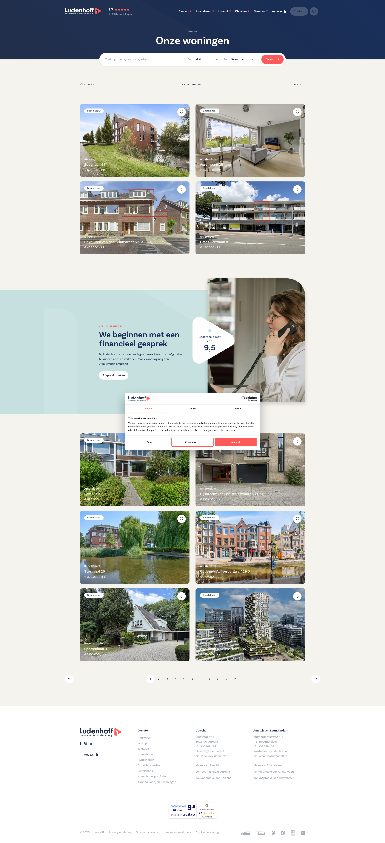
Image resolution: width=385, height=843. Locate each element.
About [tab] (237, 408)
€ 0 (198, 59)
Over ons (259, 11)
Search (270, 59)
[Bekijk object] (134, 140)
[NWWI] (245, 833)
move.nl (277, 11)
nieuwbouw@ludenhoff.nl (212, 756)
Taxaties (143, 749)
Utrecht (223, 11)
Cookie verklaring (207, 832)
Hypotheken (146, 760)
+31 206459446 (263, 746)
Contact (299, 11)
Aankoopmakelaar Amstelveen (273, 778)
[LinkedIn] (91, 744)
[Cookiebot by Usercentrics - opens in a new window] (244, 398)
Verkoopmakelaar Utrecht (213, 772)
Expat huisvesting (149, 765)
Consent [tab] (147, 408)
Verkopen (144, 743)
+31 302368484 (206, 746)
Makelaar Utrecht (207, 765)
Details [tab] (192, 408)
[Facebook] (80, 744)
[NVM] (273, 833)
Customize (190, 442)
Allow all (235, 442)
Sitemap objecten (148, 832)
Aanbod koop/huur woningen (157, 782)
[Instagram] (85, 744)
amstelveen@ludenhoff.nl (270, 751)
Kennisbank (145, 771)
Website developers (178, 832)
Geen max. (238, 59)
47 (234, 678)
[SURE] (303, 833)
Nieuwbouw (145, 754)
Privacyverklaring (120, 832)
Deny (149, 442)
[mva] (283, 833)
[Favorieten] (314, 11)
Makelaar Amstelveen (268, 765)
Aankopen (144, 738)
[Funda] (260, 833)
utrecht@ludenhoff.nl (210, 751)
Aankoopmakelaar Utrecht (213, 778)
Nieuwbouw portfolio (152, 776)
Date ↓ (296, 84)
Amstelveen (203, 11)
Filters (89, 84)
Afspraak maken (114, 375)
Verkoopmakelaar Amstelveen (273, 772)
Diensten (240, 11)
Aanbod (183, 11)
